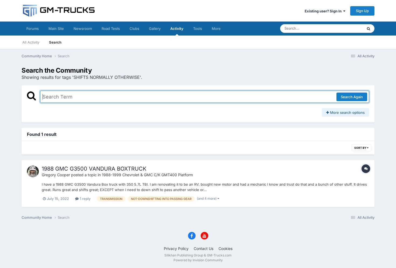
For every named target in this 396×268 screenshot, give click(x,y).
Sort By (360, 147)
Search (55, 42)
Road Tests (111, 28)
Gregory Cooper (56, 174)
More (216, 28)
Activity (176, 28)
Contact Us (203, 248)
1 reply (85, 198)
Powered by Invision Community (198, 260)
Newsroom (83, 28)
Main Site (56, 28)
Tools (197, 28)
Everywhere (346, 28)
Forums (32, 28)
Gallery (155, 28)
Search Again (352, 97)
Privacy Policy (176, 248)
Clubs (134, 28)
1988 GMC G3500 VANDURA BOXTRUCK (94, 168)
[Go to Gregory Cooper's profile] (33, 171)
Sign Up (362, 11)
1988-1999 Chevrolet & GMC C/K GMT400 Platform (147, 174)
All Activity (30, 42)
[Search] (368, 28)
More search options (347, 112)
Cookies (225, 248)
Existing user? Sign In (324, 11)
